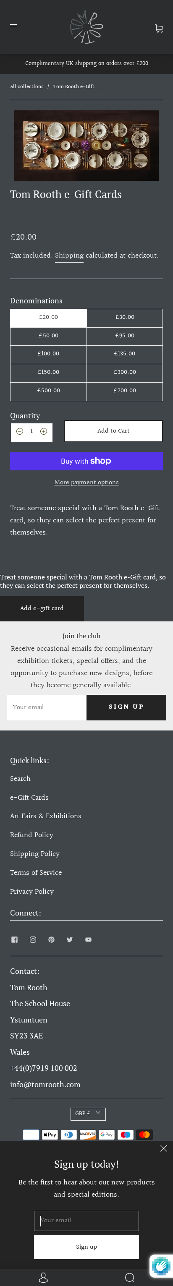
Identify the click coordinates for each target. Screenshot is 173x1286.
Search (20, 779)
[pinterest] (51, 940)
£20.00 (48, 317)
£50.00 (48, 336)
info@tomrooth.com (45, 1084)
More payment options (87, 482)
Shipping (69, 256)
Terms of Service (36, 873)
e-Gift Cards (29, 798)
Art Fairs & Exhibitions (45, 816)
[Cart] (159, 27)
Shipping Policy (35, 854)
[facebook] (14, 940)
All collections (26, 87)
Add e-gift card (42, 608)
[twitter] (69, 940)
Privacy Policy (32, 892)
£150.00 (48, 372)
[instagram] (33, 940)
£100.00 (48, 354)
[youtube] (88, 940)
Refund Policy (31, 835)
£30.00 (124, 317)
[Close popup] (164, 1150)
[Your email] (46, 707)
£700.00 (124, 391)
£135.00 (124, 354)
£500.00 (48, 391)
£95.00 (124, 336)
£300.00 (124, 372)
